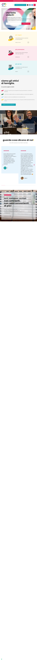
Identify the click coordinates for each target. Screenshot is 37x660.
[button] (20, 5)
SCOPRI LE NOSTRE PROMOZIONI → (18, 0)
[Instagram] (27, 5)
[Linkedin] (32, 5)
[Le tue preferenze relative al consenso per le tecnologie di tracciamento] (1, 659)
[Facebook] (30, 5)
